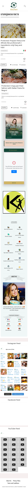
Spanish (20, 325)
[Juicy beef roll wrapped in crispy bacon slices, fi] (17, 372)
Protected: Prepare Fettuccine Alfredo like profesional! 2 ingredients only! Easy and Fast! (13, 44)
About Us (8, 481)
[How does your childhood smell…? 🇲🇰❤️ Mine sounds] (11, 364)
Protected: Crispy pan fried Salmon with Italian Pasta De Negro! (12, 88)
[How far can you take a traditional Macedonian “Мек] (11, 372)
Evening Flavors (4, 50)
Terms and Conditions (13, 483)
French (8, 321)
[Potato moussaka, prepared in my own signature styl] (17, 380)
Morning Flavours (8, 229)
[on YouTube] (14, 434)
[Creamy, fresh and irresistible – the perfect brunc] (24, 380)
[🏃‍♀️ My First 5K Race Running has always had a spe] (17, 356)
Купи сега (14, 182)
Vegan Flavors (19, 269)
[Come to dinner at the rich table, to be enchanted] (17, 388)
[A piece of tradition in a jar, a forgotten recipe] (24, 356)
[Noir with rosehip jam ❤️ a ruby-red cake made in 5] (24, 364)
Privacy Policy (16, 481)
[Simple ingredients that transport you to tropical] (11, 380)
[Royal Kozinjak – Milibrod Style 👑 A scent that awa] (24, 372)
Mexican (8, 325)
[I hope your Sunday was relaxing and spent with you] (4, 356)
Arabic (19, 330)
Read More (4, 64)
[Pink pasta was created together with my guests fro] (4, 372)
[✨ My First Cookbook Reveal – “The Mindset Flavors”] (11, 388)
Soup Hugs (19, 229)
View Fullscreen (14, 150)
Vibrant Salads (8, 236)
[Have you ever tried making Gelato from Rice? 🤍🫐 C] (4, 364)
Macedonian (8, 330)
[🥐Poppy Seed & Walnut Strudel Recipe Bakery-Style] (24, 388)
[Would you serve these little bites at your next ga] (11, 356)
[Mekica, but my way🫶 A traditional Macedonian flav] (4, 380)
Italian (19, 321)
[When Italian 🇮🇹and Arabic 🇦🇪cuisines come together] (4, 388)
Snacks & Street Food (8, 261)
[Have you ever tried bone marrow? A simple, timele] (17, 364)
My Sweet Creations (8, 252)
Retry (14, 171)
